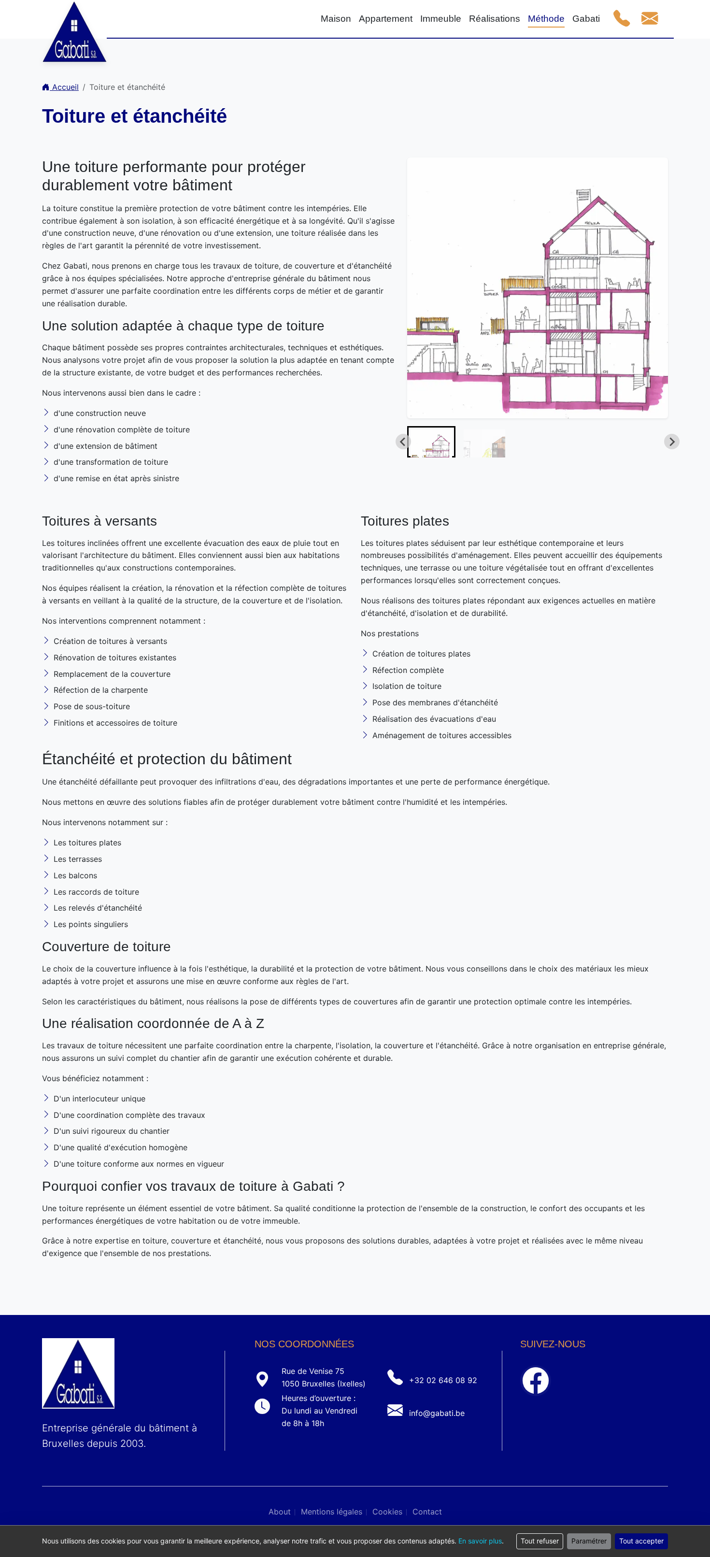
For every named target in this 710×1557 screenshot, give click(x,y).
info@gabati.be (437, 1413)
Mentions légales (331, 1511)
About (280, 1511)
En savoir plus (480, 1541)
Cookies (387, 1511)
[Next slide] (672, 441)
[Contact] (649, 18)
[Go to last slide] (403, 441)
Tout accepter (641, 1541)
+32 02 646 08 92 (443, 1380)
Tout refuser (540, 1541)
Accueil (64, 87)
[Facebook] (535, 1380)
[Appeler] (621, 18)
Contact (427, 1511)
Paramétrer (589, 1541)
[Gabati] (74, 19)
